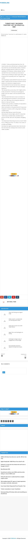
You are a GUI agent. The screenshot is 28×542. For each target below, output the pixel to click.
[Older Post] (25, 358)
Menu (3, 10)
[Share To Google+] (2, 297)
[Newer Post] (2, 356)
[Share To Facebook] (6, 297)
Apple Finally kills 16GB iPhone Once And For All (12, 461)
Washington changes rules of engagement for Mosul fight (15, 339)
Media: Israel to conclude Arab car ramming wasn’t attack (15, 319)
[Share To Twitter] (9, 297)
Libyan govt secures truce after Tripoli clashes (15, 326)
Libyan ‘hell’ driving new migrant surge (15, 313)
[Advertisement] (14, 51)
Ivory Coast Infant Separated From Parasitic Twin (13, 486)
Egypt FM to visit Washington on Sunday (16, 333)
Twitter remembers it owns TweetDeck (10, 489)
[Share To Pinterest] (13, 297)
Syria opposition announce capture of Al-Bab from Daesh (15, 346)
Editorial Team (11, 302)
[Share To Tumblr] (17, 297)
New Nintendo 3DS (5, 469)
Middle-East (3, 35)
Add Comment (19, 34)
